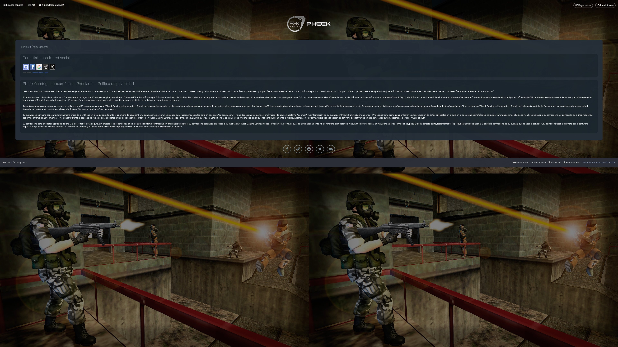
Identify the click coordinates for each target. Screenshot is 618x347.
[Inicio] (309, 24)
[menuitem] (31, 5)
